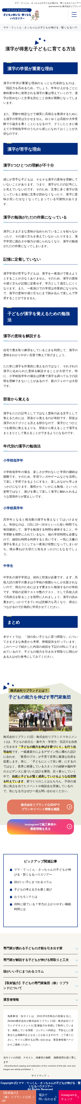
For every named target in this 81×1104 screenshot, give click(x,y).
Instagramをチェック (69, 1097)
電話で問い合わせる (47, 1097)
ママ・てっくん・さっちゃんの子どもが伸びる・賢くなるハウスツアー (42, 872)
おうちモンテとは (25, 896)
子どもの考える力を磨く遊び (33, 889)
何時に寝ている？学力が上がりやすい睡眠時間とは (42, 906)
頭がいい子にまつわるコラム (33, 882)
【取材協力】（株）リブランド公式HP (16, 1097)
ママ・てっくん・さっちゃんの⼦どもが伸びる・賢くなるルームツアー (48, 3)
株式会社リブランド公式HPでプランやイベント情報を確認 (40, 807)
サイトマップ (38, 1075)
